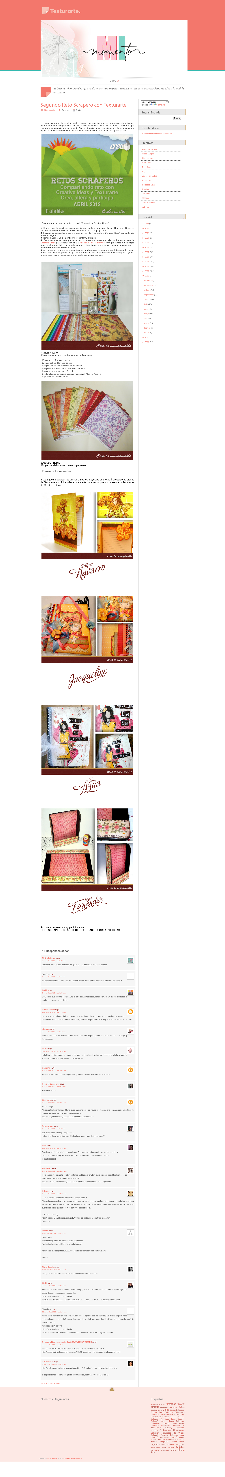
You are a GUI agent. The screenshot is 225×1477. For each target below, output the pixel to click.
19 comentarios (49, 110)
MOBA (45, 1048)
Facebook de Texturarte (92, 242)
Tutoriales (165, 1450)
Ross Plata (47, 1168)
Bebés (181, 1407)
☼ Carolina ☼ (48, 1361)
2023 (146, 224)
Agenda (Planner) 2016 (159, 1404)
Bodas (160, 1410)
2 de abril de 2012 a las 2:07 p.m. (54, 961)
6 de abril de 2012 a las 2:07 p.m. (54, 1129)
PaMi (44, 1146)
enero (146, 333)
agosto (147, 299)
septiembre (149, 295)
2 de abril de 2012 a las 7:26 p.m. (54, 1012)
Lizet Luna (46, 1100)
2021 (147, 233)
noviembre (148, 285)
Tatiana (45, 1231)
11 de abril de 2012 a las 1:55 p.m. (54, 1233)
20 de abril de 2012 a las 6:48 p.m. (54, 1286)
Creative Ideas (48, 1010)
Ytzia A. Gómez (148, 203)
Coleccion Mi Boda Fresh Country (167, 1419)
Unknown (46, 1068)
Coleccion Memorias (177, 1417)
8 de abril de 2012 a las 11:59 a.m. (54, 1194)
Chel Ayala (146, 163)
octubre (147, 290)
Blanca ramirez (148, 158)
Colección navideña (165, 1439)
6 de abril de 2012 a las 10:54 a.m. (54, 1103)
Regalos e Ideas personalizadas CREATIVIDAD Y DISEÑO (67, 1342)
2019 (147, 243)
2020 (147, 238)
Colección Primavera (172, 1430)
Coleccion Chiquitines (174, 1412)
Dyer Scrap (147, 167)
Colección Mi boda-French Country (167, 1427)
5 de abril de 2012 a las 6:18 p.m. (54, 1087)
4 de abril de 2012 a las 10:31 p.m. (54, 1070)
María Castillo (48, 1267)
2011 (147, 337)
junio (146, 309)
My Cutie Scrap (48, 958)
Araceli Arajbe (148, 154)
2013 (147, 271)
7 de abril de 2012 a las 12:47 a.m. (54, 1171)
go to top (112, 1389)
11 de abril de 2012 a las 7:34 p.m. (54, 1270)
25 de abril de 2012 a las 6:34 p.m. (54, 1345)
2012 (147, 276)
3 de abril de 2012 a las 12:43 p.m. (54, 1051)
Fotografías (164, 1442)
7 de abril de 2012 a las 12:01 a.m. (54, 1148)
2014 (147, 266)
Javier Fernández (149, 176)
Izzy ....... (145, 171)
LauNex (45, 990)
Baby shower (173, 1407)
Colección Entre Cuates (173, 1423)
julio (146, 304)
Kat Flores (146, 180)
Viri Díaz (145, 198)
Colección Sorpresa (160, 1435)
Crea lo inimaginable (73, 1458)
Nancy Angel (47, 1126)
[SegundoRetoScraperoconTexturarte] (84, 105)
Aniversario (164, 1407)
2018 (147, 247)
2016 (147, 257)
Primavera (171, 1445)
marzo (147, 323)
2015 (147, 262)
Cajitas (173, 1410)
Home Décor (178, 1442)
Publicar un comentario (50, 1383)
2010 (147, 342)
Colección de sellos (160, 1437)
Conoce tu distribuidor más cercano (157, 134)
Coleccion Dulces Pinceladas (163, 1415)
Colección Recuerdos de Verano (167, 1433)
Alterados (171, 1404)
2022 (147, 228)
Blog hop (154, 1410)
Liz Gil (44, 1283)
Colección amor (177, 1435)
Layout (154, 1444)
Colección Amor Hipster (162, 1421)
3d (152, 1404)
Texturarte (146, 194)
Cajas (166, 1409)
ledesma (46, 1191)
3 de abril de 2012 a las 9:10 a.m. (54, 1032)
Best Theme (52, 1458)
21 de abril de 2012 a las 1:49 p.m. (54, 1312)
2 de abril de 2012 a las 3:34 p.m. (54, 993)
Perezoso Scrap (149, 185)
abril (146, 318)
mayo (146, 314)
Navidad (162, 1445)
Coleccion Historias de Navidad (167, 1416)
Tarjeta (171, 1447)
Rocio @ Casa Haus (51, 1084)
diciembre (148, 281)
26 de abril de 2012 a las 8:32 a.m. (54, 1364)
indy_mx (145, 207)
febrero (147, 328)
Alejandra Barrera (149, 149)
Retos (164, 1447)
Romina (145, 189)
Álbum (153, 1452)
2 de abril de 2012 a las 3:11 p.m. (54, 977)
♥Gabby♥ (46, 1029)
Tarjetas (180, 1447)
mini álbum (177, 1450)
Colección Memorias (160, 1426)
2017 (147, 252)
